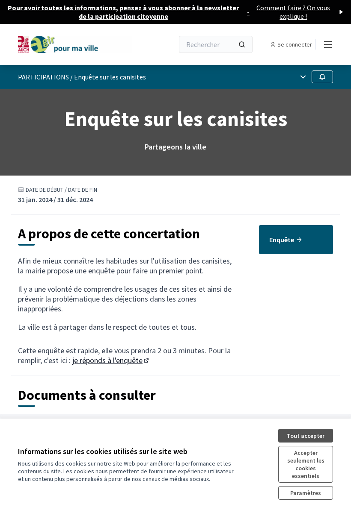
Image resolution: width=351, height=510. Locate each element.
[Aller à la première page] (75, 44)
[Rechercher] (242, 44)
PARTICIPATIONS (43, 77)
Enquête (281, 239)
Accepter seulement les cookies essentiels (305, 464)
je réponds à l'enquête (111, 360)
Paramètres (305, 493)
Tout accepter (305, 436)
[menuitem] (296, 239)
